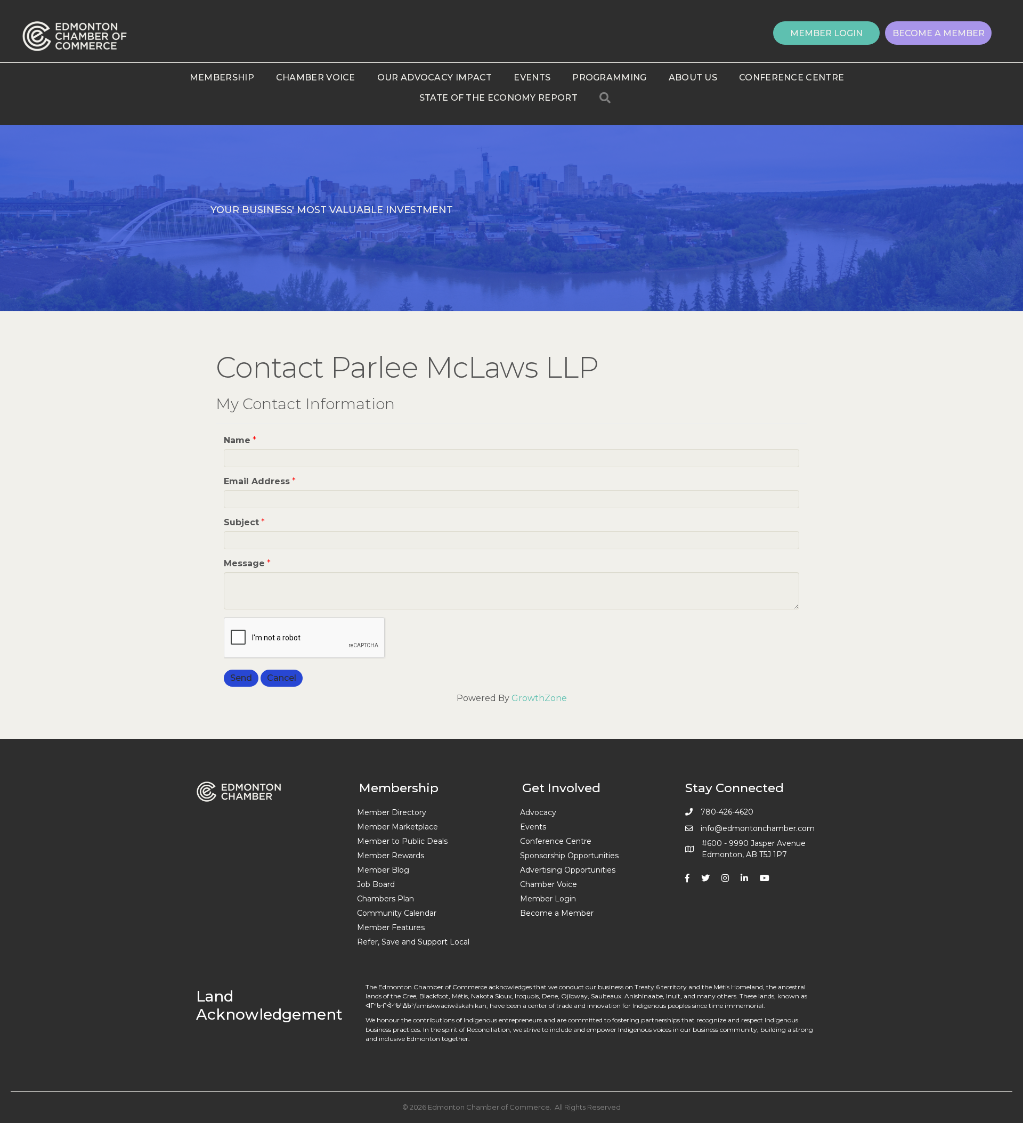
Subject (241, 522)
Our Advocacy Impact (434, 77)
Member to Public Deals (402, 841)
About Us (693, 77)
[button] (826, 33)
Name (237, 440)
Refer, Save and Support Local (413, 942)
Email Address (257, 481)
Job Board (376, 884)
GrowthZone (539, 698)
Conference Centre (791, 77)
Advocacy (538, 812)
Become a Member (557, 913)
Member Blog (383, 870)
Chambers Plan (385, 899)
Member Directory (391, 812)
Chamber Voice (315, 77)
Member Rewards (390, 855)
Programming (609, 77)
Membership (222, 77)
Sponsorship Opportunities (569, 855)
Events (532, 77)
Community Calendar (396, 913)
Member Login (548, 899)
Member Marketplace (397, 827)
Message (244, 563)
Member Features (391, 927)
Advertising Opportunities (567, 870)
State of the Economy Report (498, 98)
